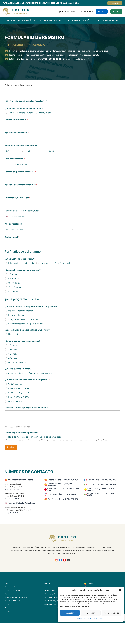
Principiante (13, 263)
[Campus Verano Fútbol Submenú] (9, 20)
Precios (7, 604)
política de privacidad (51, 437)
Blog (6, 594)
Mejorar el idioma (16, 315)
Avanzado (44, 263)
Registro (8, 611)
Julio (21, 373)
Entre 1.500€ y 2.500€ (18, 388)
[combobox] (39, 229)
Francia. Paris (101, 480)
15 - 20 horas (14, 287)
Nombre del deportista (16, 119)
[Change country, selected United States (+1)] (7, 216)
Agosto (32, 373)
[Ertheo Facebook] (60, 560)
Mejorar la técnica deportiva (21, 310)
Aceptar (70, 613)
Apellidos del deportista (17, 132)
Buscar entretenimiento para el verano (26, 324)
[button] (120, 590)
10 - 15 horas (14, 283)
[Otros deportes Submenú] (100, 20)
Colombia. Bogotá (101, 489)
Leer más (115, 3)
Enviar (10, 447)
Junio (10, 373)
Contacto (8, 608)
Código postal (12, 237)
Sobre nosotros (10, 587)
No (9, 334)
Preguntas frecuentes (13, 590)
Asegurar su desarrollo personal (23, 319)
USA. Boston (62, 494)
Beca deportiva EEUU (13, 601)
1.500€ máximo (15, 384)
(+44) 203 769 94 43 (13, 513)
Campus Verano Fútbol (23, 20)
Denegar (91, 613)
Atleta (11, 113)
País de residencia (14, 224)
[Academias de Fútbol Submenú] (69, 20)
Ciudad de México (101, 494)
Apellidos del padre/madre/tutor (21, 185)
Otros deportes (110, 20)
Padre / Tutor (44, 113)
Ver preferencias (111, 613)
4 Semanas (13, 358)
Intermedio (30, 263)
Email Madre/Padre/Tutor (17, 198)
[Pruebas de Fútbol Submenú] (42, 20)
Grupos (47, 583)
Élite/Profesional (62, 263)
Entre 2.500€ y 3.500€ (19, 392)
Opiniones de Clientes (67, 11)
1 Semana (12, 345)
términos (33, 437)
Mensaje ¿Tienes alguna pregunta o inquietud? (27, 407)
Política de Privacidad (95, 618)
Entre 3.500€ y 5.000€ (19, 397)
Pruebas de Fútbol (53, 20)
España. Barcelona (60, 485)
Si (17, 334)
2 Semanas (13, 349)
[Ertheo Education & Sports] (15, 11)
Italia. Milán (101, 484)
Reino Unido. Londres (63, 489)
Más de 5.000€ (15, 401)
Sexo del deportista (15, 159)
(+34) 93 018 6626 (12, 499)
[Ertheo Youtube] (64, 560)
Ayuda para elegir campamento (16, 597)
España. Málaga (63, 480)
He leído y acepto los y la (34, 437)
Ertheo (7, 85)
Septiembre (46, 373)
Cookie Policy (82, 618)
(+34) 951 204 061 (12, 489)
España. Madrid (63, 499)
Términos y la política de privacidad (22, 432)
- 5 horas (12, 274)
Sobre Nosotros (86, 11)
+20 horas (13, 291)
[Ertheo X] (68, 560)
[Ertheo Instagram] (56, 560)
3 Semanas (13, 354)
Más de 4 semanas (17, 362)
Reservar (102, 11)
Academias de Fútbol (82, 20)
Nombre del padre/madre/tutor (20, 172)
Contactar (116, 11)
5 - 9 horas (13, 278)
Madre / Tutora (26, 113)
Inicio (7, 583)
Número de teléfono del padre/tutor (22, 211)
